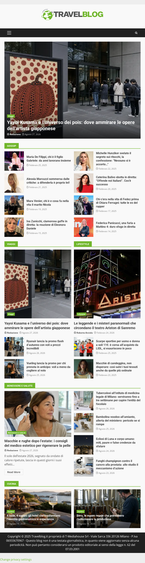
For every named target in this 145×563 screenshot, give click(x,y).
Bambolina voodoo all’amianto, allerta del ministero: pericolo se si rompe (83, 422)
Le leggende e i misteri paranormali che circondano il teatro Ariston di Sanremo (107, 284)
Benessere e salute (16, 432)
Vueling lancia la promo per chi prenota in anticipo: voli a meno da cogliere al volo (14, 369)
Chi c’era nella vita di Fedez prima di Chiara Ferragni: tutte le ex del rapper (83, 205)
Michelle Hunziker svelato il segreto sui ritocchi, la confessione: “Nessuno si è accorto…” (83, 161)
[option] (72, 90)
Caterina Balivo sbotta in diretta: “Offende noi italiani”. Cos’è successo (83, 183)
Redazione (15, 134)
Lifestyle (81, 314)
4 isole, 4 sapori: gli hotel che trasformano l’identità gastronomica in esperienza (33, 517)
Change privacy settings (16, 559)
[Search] (136, 32)
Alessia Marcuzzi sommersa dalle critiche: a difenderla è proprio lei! (14, 183)
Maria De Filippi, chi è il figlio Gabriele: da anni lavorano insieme (14, 161)
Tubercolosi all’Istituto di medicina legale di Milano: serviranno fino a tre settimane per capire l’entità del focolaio (83, 400)
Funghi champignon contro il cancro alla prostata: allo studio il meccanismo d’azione (83, 467)
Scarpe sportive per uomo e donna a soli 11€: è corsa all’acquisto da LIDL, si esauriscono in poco (83, 346)
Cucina (11, 511)
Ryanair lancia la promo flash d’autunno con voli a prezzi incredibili (14, 346)
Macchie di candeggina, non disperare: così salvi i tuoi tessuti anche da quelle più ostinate (83, 369)
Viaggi (11, 116)
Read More (13, 472)
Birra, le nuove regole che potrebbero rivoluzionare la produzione (100, 517)
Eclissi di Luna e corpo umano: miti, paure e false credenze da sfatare (83, 445)
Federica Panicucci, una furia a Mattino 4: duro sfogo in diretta (83, 227)
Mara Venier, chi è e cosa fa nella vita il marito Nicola (14, 205)
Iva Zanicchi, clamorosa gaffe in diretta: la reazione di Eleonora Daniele (14, 227)
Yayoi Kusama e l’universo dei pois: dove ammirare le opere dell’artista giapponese (72, 90)
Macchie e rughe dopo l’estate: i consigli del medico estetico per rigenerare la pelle (37, 414)
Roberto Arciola (85, 332)
